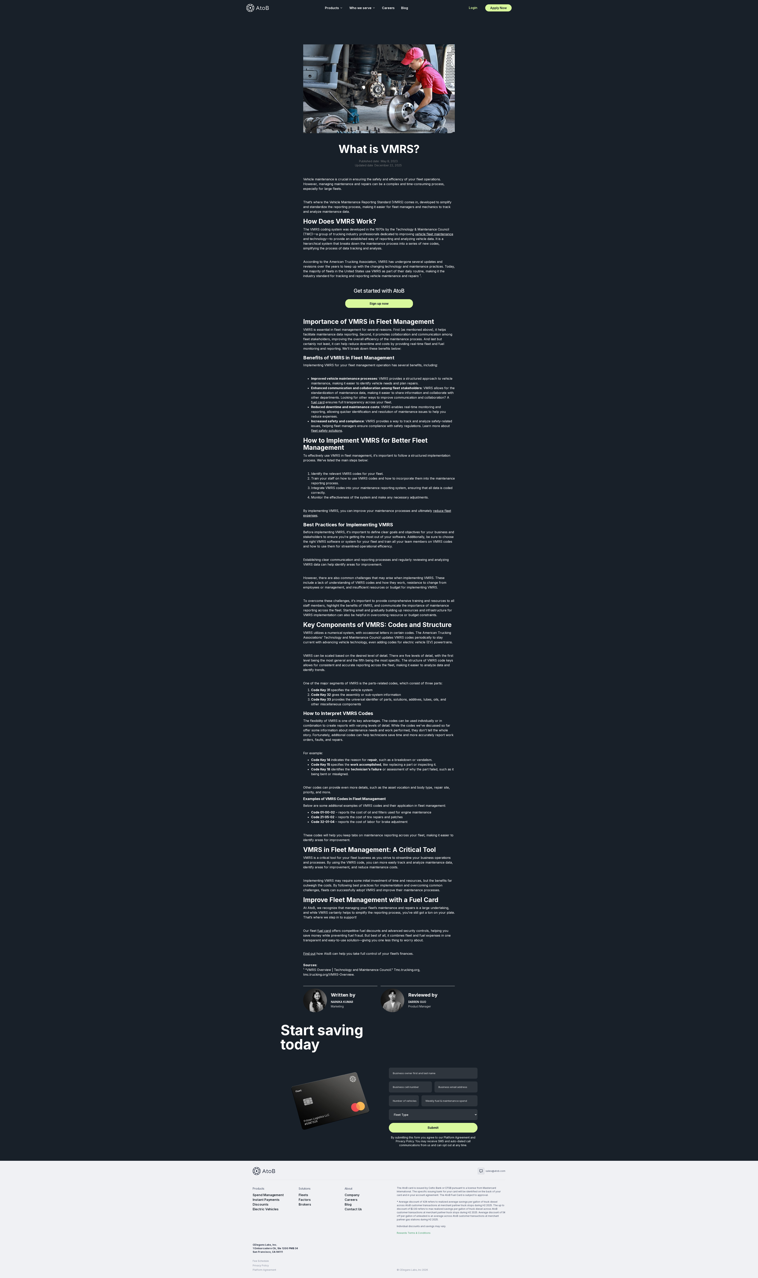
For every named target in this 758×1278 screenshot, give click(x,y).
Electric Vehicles (266, 1209)
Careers (388, 8)
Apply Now (498, 8)
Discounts (260, 1204)
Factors (305, 1200)
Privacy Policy (405, 1141)
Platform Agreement (457, 1137)
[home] (257, 8)
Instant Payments (266, 1200)
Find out (309, 954)
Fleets (303, 1195)
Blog (404, 8)
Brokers (305, 1204)
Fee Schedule (261, 1260)
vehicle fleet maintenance (434, 234)
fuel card (318, 402)
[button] (334, 8)
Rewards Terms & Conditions (414, 1232)
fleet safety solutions (326, 431)
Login (473, 8)
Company (352, 1195)
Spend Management (268, 1195)
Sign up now (379, 303)
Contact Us (353, 1209)
